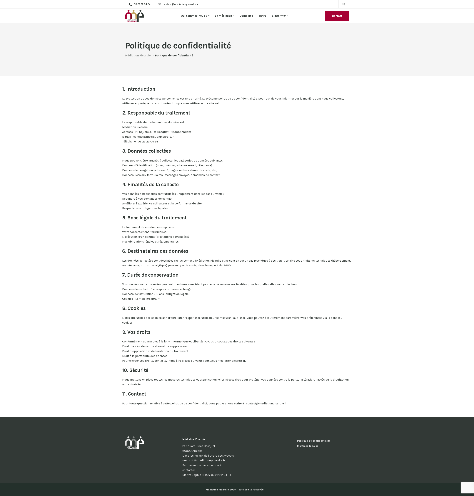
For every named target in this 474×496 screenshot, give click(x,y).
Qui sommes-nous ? (194, 15)
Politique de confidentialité (314, 440)
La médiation (223, 15)
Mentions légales (307, 446)
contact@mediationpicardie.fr (203, 460)
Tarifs (262, 15)
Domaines (246, 15)
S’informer (279, 15)
